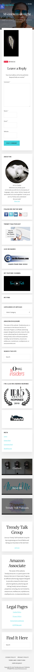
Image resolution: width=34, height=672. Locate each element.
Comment (7, 82)
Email (6, 121)
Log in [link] (5, 436)
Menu (30, 4)
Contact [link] (17, 468)
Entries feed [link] (7, 440)
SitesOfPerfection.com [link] (20, 668)
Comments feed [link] (8, 444)
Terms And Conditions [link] (17, 621)
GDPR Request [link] (17, 625)
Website (6, 131)
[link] (9, 5)
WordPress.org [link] (8, 448)
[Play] (17, 283)
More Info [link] (17, 201)
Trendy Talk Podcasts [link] (17, 507)
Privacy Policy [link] (17, 616)
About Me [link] (17, 488)
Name (6, 111)
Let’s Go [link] (17, 548)
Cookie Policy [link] (17, 612)
